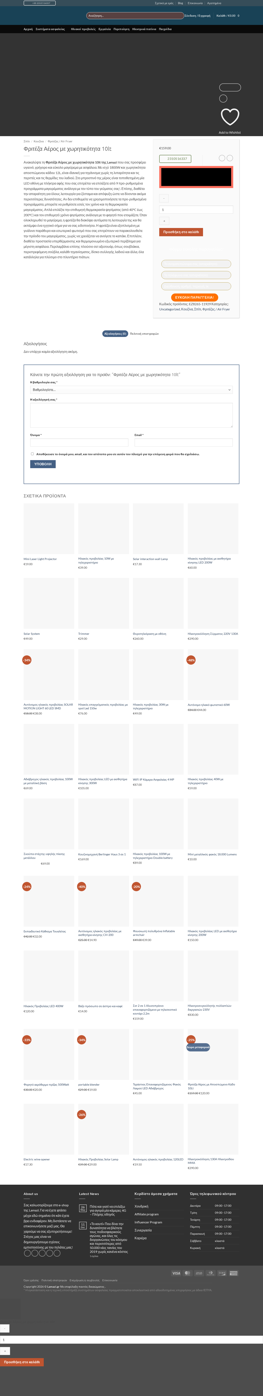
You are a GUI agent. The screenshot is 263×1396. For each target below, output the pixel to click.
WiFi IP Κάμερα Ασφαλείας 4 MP (153, 779)
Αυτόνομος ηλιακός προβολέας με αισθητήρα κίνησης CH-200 (99, 933)
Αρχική (28, 29)
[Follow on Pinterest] (57, 1253)
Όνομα (36, 435)
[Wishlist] (223, 99)
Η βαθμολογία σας (44, 382)
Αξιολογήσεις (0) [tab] (115, 333)
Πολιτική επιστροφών (54, 1280)
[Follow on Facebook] (225, 3)
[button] (197, 15)
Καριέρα (140, 1238)
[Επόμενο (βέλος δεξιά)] (16, 1389)
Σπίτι (27, 141)
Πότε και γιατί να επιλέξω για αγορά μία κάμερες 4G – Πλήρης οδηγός (108, 1210)
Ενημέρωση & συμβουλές (85, 1280)
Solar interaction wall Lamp (150, 559)
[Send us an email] (233, 3)
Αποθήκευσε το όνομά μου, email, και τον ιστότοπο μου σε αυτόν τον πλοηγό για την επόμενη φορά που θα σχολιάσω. (118, 454)
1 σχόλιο (102, 1256)
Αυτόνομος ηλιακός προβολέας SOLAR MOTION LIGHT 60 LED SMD (48, 706)
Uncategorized (169, 309)
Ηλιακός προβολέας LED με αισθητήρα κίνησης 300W (102, 781)
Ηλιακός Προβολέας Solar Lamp (98, 1159)
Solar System (32, 633)
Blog (180, 3)
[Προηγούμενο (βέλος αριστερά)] (4, 1389)
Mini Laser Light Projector (40, 559)
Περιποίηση (121, 29)
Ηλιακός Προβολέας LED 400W (43, 1006)
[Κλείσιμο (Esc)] (40, 1378)
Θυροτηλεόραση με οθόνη (149, 633)
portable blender (89, 1084)
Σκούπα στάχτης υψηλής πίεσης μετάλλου (44, 855)
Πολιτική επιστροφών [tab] (144, 333)
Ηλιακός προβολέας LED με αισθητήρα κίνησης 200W (212, 933)
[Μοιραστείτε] (28, 1378)
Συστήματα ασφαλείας (50, 29)
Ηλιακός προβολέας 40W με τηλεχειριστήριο (205, 781)
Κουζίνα (39, 141)
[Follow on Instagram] (229, 3)
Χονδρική (141, 1206)
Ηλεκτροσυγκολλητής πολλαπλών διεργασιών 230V (209, 1007)
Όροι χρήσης (31, 1280)
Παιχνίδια (165, 29)
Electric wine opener (37, 1159)
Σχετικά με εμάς (164, 3)
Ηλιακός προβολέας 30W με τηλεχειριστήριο (150, 706)
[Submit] (180, 15)
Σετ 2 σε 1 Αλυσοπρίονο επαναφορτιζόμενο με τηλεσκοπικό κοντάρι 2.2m (155, 1009)
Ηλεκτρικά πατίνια (144, 29)
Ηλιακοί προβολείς (83, 29)
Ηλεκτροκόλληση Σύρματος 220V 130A (213, 633)
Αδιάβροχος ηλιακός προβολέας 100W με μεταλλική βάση (48, 781)
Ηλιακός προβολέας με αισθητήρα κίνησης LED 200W (209, 560)
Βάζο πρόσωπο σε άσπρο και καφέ (100, 1006)
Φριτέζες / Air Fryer (60, 141)
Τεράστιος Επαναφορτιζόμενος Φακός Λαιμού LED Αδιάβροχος (157, 1086)
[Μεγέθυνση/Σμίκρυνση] (4, 1378)
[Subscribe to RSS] (237, 3)
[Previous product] (230, 158)
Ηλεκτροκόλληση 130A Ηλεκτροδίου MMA (211, 1161)
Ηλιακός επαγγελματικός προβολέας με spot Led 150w (103, 706)
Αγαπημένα (214, 3)
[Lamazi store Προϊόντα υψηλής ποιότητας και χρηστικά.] (52, 16)
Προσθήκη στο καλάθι (181, 232)
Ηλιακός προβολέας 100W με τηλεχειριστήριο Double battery (153, 855)
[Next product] (222, 158)
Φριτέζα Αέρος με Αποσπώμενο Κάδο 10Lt (211, 1086)
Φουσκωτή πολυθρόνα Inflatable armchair (154, 933)
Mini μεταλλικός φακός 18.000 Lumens (212, 854)
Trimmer (83, 633)
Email (139, 435)
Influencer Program (148, 1222)
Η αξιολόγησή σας (43, 399)
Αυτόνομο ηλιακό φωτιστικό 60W (209, 704)
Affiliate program (147, 1214)
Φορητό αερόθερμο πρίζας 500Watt (46, 1084)
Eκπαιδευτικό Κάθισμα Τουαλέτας (45, 931)
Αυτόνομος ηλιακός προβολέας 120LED (158, 1159)
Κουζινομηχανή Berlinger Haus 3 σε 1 (102, 854)
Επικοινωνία (195, 3)
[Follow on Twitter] (42, 1253)
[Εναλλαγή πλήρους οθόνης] (16, 1378)
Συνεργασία (143, 1230)
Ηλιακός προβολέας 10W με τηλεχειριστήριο (96, 560)
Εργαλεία (105, 29)
